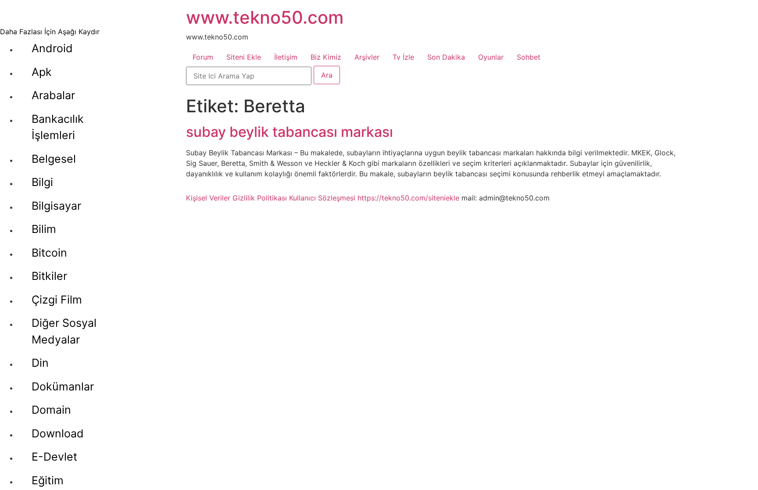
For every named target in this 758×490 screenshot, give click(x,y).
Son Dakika (446, 57)
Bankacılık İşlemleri (58, 127)
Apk (42, 72)
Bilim (44, 229)
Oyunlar (491, 57)
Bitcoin (49, 252)
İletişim (285, 57)
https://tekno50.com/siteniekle (408, 197)
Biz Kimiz (326, 57)
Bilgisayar (56, 205)
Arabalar (53, 95)
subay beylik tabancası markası (289, 131)
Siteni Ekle (243, 57)
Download (58, 433)
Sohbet (528, 57)
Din (40, 362)
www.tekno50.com (264, 17)
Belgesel (54, 158)
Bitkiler (49, 276)
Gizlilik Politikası (259, 197)
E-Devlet (54, 456)
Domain (51, 409)
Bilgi (42, 182)
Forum (203, 57)
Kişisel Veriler (208, 197)
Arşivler (366, 57)
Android (52, 48)
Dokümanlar (63, 386)
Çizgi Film (57, 299)
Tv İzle (403, 57)
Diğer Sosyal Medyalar (64, 331)
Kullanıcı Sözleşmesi (322, 197)
